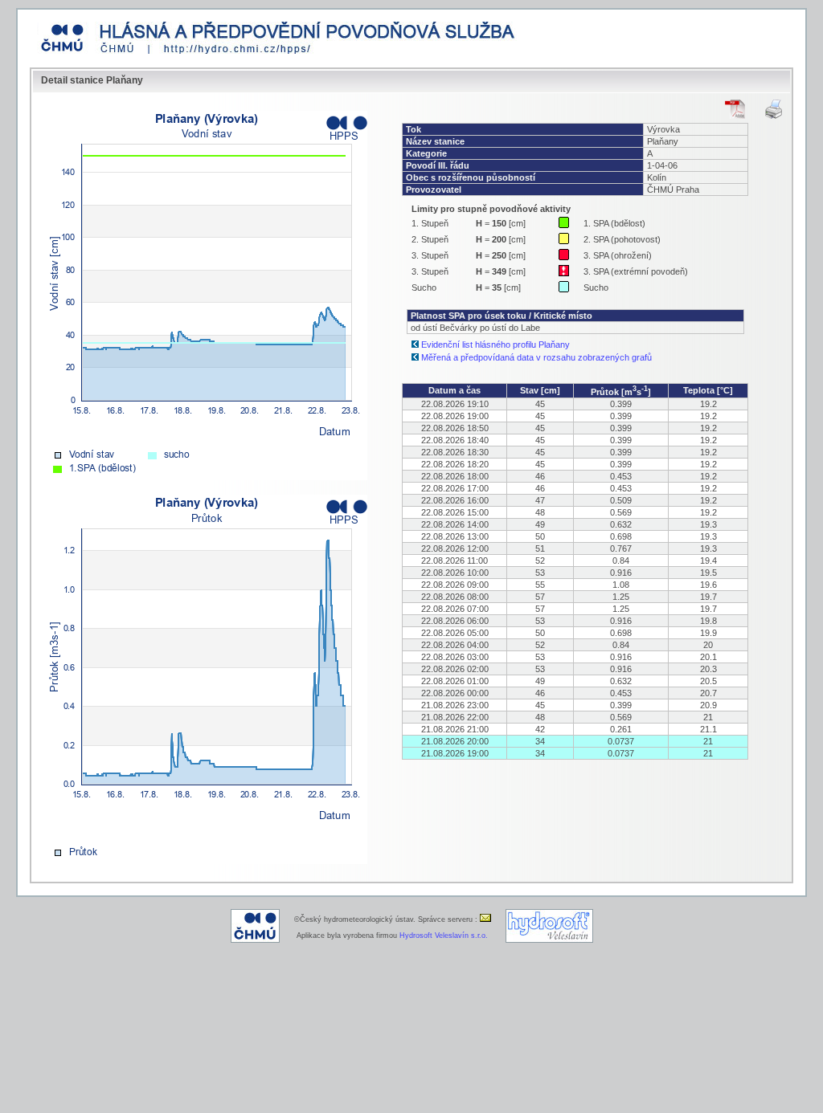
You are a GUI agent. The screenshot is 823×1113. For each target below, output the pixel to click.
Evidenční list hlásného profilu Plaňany (495, 344)
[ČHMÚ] (255, 940)
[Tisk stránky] (773, 109)
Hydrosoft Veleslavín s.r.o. (443, 936)
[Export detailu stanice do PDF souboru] (735, 109)
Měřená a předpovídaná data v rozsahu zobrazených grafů (536, 357)
